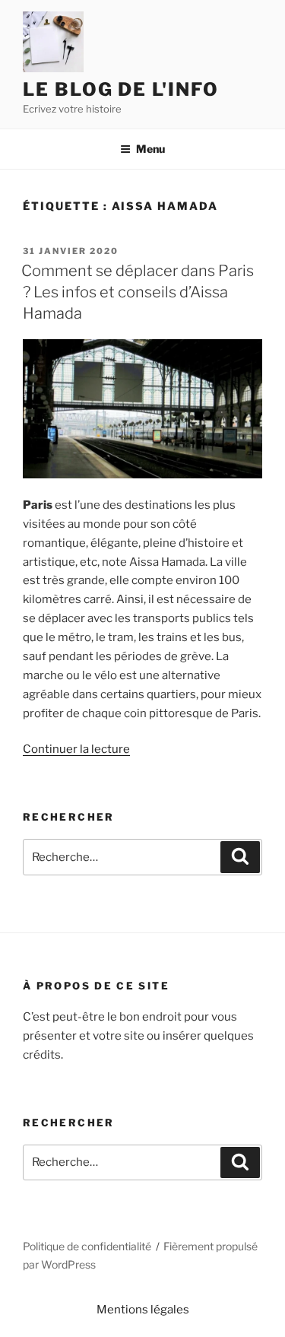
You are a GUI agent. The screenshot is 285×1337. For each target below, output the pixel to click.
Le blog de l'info (121, 89)
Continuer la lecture (76, 749)
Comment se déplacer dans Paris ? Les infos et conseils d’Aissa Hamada (137, 292)
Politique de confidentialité (87, 1246)
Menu (150, 148)
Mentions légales (143, 1309)
